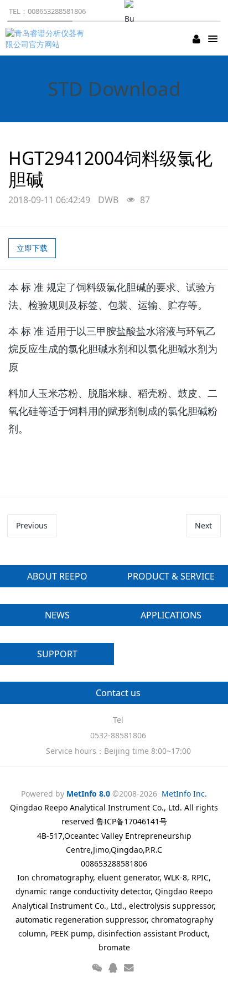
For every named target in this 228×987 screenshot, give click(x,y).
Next (203, 525)
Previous (32, 525)
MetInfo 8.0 (88, 793)
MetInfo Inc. (184, 793)
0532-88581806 (118, 735)
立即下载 (32, 248)
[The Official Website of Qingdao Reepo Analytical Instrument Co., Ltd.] (47, 39)
